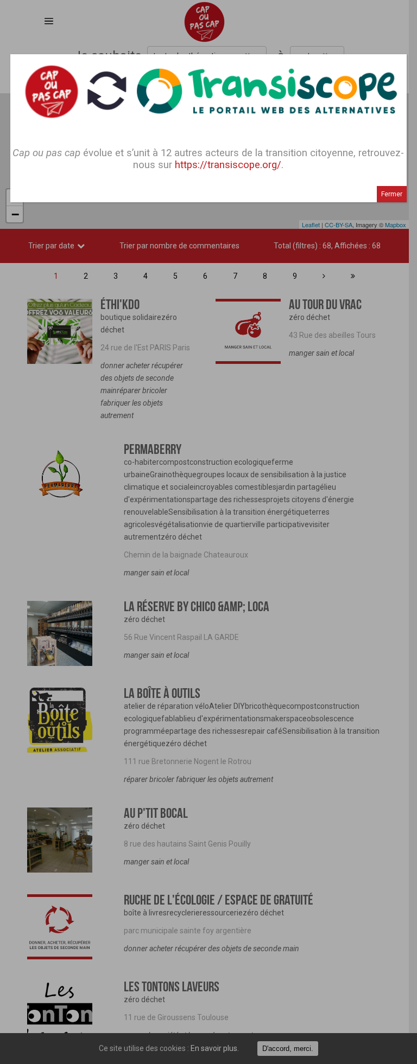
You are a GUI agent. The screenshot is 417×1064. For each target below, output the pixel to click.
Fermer (391, 194)
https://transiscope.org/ (228, 165)
